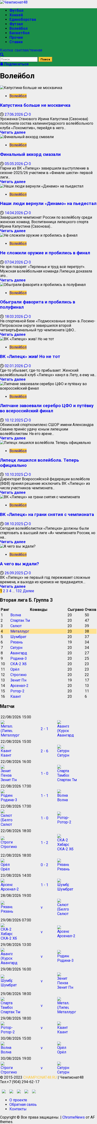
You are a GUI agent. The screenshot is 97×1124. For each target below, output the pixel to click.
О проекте (18, 1100)
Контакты (18, 1109)
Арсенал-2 (19, 685)
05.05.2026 (14, 164)
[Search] (2, 54)
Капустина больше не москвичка (35, 105)
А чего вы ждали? (19, 563)
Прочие (16, 37)
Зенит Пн (18, 680)
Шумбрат (18, 636)
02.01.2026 (14, 366)
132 (19, 591)
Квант (15, 696)
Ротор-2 (17, 691)
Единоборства (22, 19)
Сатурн (16, 647)
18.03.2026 (14, 316)
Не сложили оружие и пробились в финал (45, 252)
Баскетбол (19, 33)
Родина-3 (18, 658)
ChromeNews (73, 1117)
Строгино (18, 675)
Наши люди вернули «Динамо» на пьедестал (48, 203)
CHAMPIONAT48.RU (40, 1077)
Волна (15, 615)
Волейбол (18, 28)
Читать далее (13, 132)
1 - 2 (44, 842)
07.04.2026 (14, 262)
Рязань (16, 642)
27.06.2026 (14, 114)
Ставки (16, 42)
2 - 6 (44, 751)
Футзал (16, 24)
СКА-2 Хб (18, 664)
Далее (28, 591)
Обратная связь (23, 1104)
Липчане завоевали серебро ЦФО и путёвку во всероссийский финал (46, 408)
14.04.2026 (14, 213)
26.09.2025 (14, 573)
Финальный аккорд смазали (30, 154)
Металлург (19, 631)
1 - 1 (44, 795)
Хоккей (16, 15)
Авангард (18, 653)
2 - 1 (44, 729)
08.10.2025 (14, 524)
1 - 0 (44, 773)
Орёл (14, 669)
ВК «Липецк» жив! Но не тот (30, 356)
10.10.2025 (14, 474)
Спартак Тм (20, 620)
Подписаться (15, 64)
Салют (16, 626)
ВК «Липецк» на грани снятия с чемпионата (47, 514)
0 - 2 (44, 865)
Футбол (16, 10)
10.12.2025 (14, 420)
